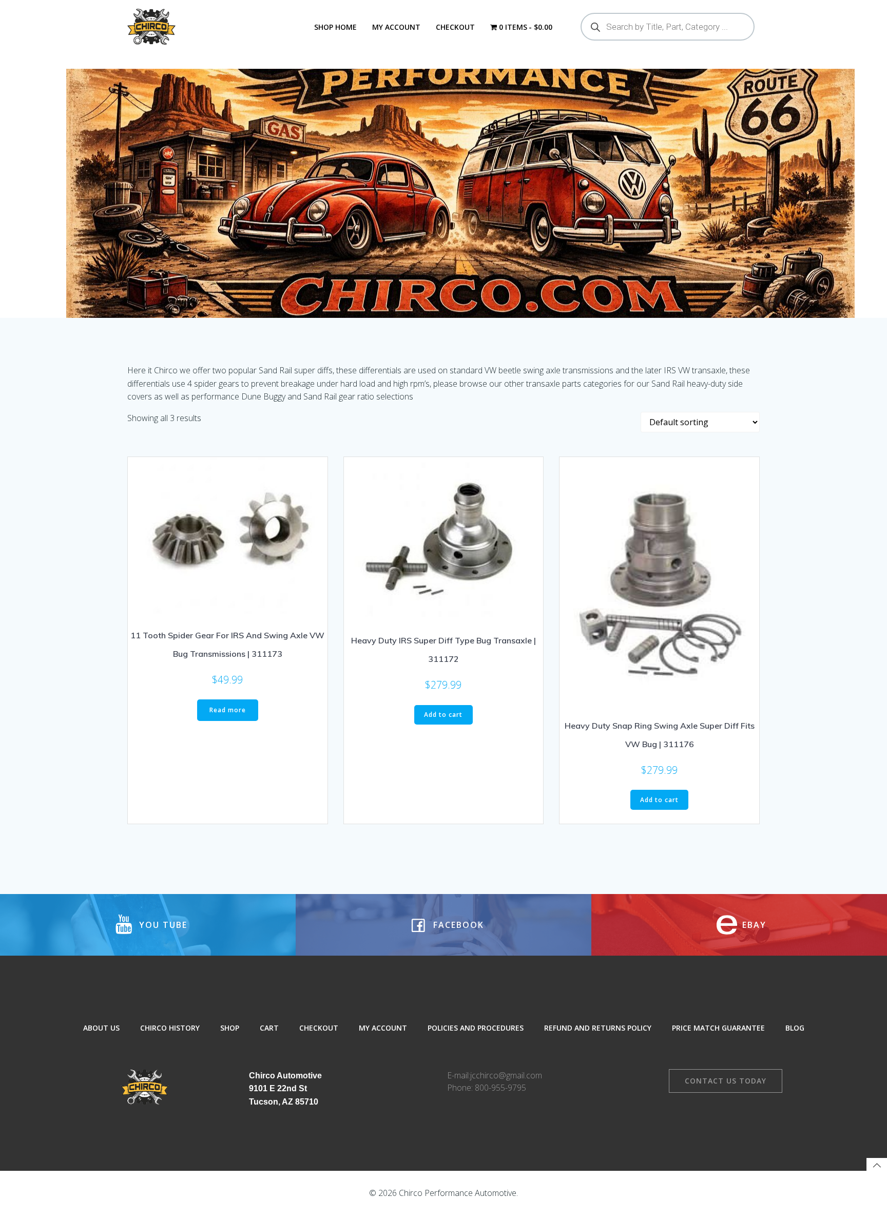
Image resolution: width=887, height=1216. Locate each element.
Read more (227, 710)
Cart (269, 1028)
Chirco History (170, 1028)
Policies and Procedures (476, 1028)
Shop (229, 1028)
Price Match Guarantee (718, 1028)
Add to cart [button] (443, 714)
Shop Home (335, 27)
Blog (794, 1028)
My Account (396, 27)
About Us (101, 1028)
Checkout (455, 27)
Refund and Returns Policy (597, 1028)
